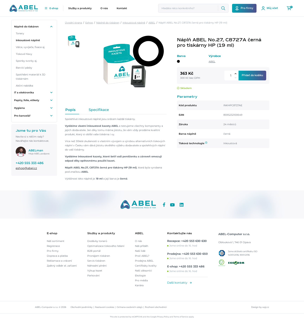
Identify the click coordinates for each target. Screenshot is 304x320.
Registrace (53, 246)
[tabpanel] (115, 149)
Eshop (89, 22)
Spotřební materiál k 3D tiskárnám (30, 76)
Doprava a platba (57, 255)
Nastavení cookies (104, 307)
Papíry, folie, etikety (26, 100)
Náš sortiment (55, 241)
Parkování (93, 275)
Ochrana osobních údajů (129, 307)
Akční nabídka (24, 85)
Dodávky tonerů (97, 241)
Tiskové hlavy (24, 54)
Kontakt (122, 8)
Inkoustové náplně (28, 40)
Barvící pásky (24, 67)
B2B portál (94, 250)
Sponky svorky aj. (26, 60)
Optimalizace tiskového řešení (105, 246)
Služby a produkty (80, 8)
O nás (104, 8)
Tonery (20, 33)
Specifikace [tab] (99, 110)
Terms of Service (181, 317)
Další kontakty (177, 282)
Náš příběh (141, 246)
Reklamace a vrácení (59, 260)
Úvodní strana (73, 22)
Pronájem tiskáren (98, 255)
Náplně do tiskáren (26, 26)
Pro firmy (53, 250)
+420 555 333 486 (29, 163)
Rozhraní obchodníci (156, 307)
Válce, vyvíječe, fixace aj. (30, 47)
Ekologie (140, 275)
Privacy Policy (163, 317)
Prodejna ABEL (144, 260)
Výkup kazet (94, 270)
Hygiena (19, 108)
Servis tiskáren (96, 260)
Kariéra (139, 285)
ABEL (151, 22)
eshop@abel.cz (26, 168)
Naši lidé (140, 250)
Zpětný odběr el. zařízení (62, 265)
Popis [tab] (70, 110)
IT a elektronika (24, 92)
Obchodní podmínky (82, 307)
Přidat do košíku (252, 75)
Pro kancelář (22, 115)
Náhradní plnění (97, 265)
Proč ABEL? (142, 255)
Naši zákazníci (143, 270)
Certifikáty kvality (146, 265)
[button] (236, 74)
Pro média (141, 280)
